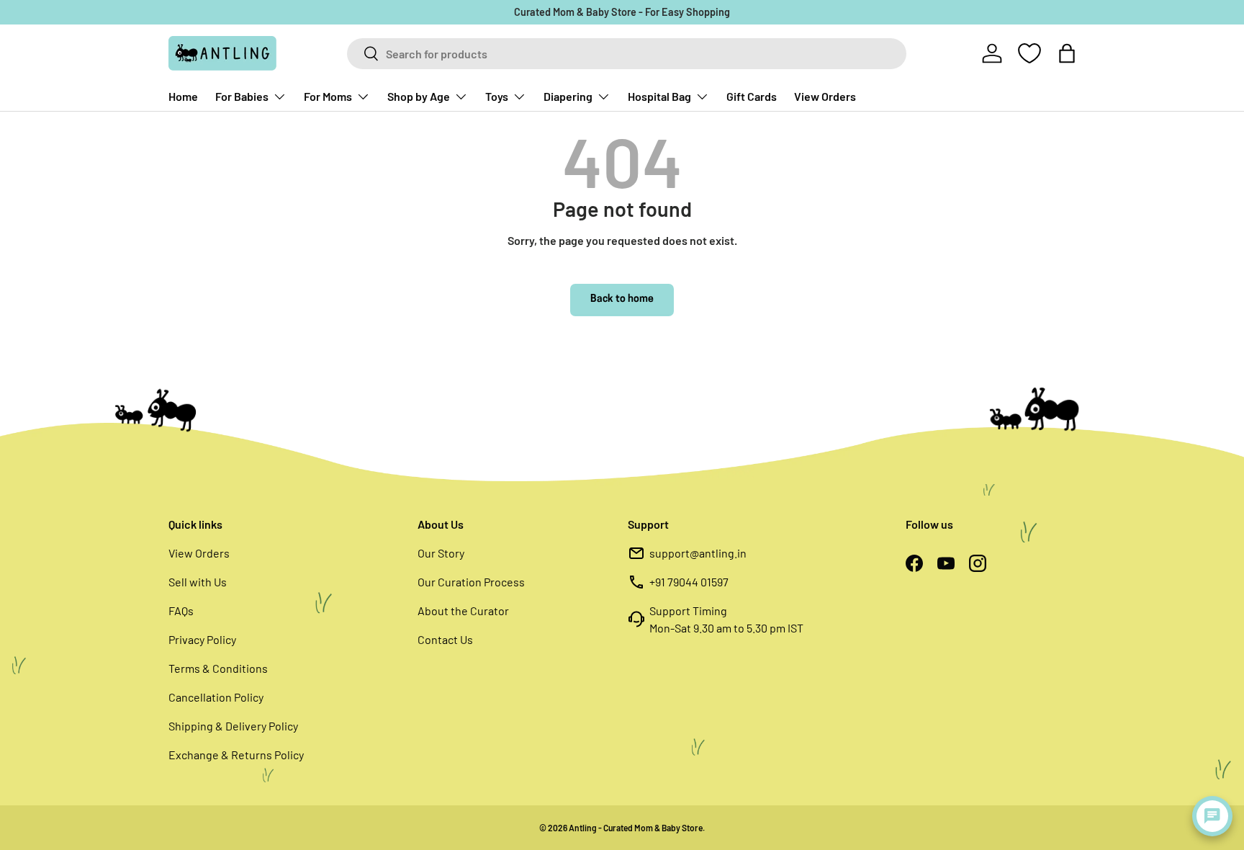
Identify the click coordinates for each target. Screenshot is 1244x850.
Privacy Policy (202, 639)
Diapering (568, 96)
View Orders (825, 96)
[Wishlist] (1029, 53)
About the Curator (463, 610)
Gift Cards (751, 96)
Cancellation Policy (215, 697)
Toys (496, 96)
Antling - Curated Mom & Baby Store (636, 828)
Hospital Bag (659, 96)
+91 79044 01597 (689, 582)
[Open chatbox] (1212, 816)
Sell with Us (197, 582)
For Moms (328, 96)
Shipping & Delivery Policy (233, 726)
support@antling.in (698, 553)
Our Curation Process (471, 582)
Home (183, 96)
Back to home (622, 299)
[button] (1067, 53)
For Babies (242, 96)
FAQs (181, 610)
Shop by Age (418, 96)
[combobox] (626, 53)
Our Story (441, 553)
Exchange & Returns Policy (236, 754)
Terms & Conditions (218, 668)
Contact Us (445, 639)
